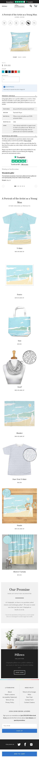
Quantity (5, 75)
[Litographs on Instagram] (31, 744)
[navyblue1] (9, 71)
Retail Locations (10, 694)
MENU (4, 6)
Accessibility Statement (10, 697)
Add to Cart (19, 754)
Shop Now (20, 672)
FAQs (29, 694)
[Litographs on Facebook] (25, 744)
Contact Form (29, 700)
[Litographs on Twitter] (19, 744)
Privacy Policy (10, 702)
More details (27, 141)
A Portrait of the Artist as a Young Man (19, 14)
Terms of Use (10, 700)
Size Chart (29, 697)
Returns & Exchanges (29, 692)
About (10, 692)
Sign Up (19, 731)
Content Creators (29, 702)
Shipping (10, 136)
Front (15, 57)
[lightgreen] (18, 71)
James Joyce (19, 17)
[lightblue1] (3, 71)
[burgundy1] (12, 71)
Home (24, 57)
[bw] (6, 71)
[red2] (15, 71)
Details (8, 95)
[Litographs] (19, 6)
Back (20, 57)
